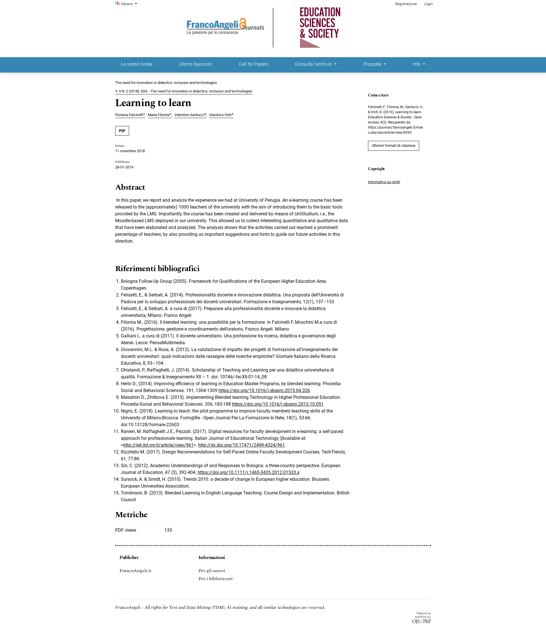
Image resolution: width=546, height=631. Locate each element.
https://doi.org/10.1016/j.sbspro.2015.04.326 (264, 390)
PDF (122, 131)
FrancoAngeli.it (135, 570)
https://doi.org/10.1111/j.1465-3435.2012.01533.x (248, 472)
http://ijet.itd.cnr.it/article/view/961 (158, 445)
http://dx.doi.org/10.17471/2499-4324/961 (241, 445)
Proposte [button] (372, 64)
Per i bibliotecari (215, 578)
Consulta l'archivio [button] (314, 64)
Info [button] (417, 64)
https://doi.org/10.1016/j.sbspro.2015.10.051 (278, 404)
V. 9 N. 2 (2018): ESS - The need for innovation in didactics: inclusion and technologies (183, 91)
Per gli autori (211, 570)
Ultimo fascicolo (195, 64)
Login (428, 4)
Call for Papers (253, 64)
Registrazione (406, 4)
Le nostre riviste (136, 64)
